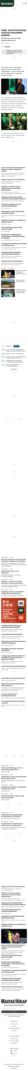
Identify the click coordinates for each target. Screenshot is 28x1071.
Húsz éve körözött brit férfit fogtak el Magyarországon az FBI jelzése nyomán (21, 273)
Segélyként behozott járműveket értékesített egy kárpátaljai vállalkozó (15, 361)
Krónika (6, 276)
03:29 (3, 349)
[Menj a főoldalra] (7, 4)
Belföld (16, 346)
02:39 (3, 360)
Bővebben (14, 369)
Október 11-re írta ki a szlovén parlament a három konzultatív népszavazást (21, 292)
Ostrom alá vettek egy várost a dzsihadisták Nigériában (13, 365)
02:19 (3, 364)
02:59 (3, 353)
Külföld (6, 295)
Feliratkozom (14, 1011)
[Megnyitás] (26, 3)
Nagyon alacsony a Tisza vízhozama (20, 281)
